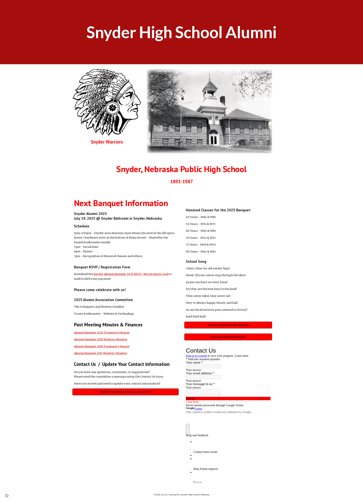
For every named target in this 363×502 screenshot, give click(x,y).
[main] (181, 32)
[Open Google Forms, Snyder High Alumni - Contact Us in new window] (265, 350)
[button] (6, 495)
